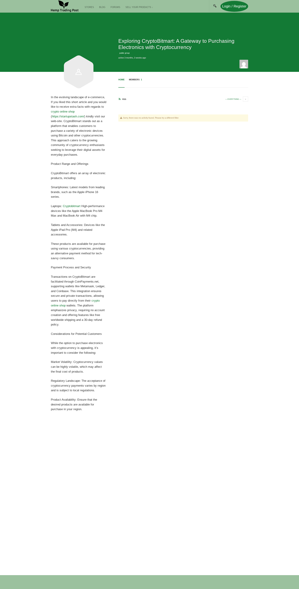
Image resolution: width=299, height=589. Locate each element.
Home (121, 79)
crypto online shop (63, 111)
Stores (89, 7)
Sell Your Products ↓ (139, 7)
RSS (124, 99)
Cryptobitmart (71, 206)
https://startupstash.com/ (68, 116)
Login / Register (234, 6)
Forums (115, 7)
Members (135, 79)
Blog (102, 7)
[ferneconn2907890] (243, 63)
